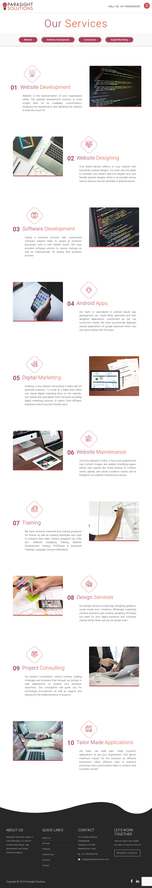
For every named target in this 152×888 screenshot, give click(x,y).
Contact (45, 865)
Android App (48, 854)
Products (46, 849)
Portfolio (46, 860)
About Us (46, 838)
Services (46, 843)
